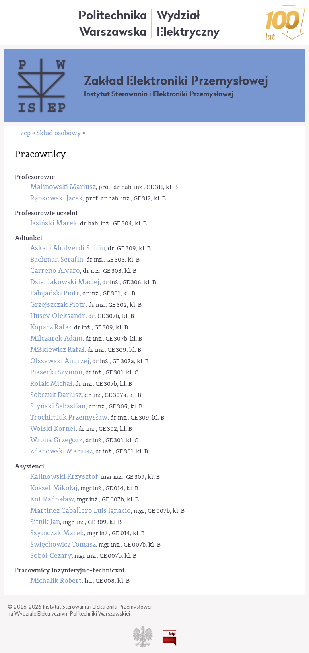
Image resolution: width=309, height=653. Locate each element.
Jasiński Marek (53, 223)
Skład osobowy (59, 133)
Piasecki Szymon (56, 372)
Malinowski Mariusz (63, 187)
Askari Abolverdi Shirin (67, 248)
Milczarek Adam (56, 338)
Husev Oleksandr (57, 316)
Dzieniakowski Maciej (64, 282)
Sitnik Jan (45, 522)
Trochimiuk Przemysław (68, 417)
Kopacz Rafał (50, 327)
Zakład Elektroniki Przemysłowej (176, 80)
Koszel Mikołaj (54, 488)
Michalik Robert (56, 580)
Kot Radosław (52, 499)
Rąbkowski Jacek (56, 198)
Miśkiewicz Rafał (57, 349)
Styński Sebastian (58, 406)
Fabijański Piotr (55, 293)
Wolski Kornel (53, 428)
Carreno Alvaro (55, 270)
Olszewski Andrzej (59, 361)
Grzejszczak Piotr (57, 304)
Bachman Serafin (56, 259)
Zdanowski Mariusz (61, 451)
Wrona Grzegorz (56, 440)
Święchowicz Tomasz (63, 544)
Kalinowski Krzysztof (64, 476)
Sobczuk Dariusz (56, 395)
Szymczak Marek (57, 533)
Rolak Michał (51, 383)
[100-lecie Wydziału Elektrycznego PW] (285, 22)
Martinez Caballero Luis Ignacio (80, 510)
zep (26, 133)
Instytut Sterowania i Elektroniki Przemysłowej (158, 94)
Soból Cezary (51, 555)
